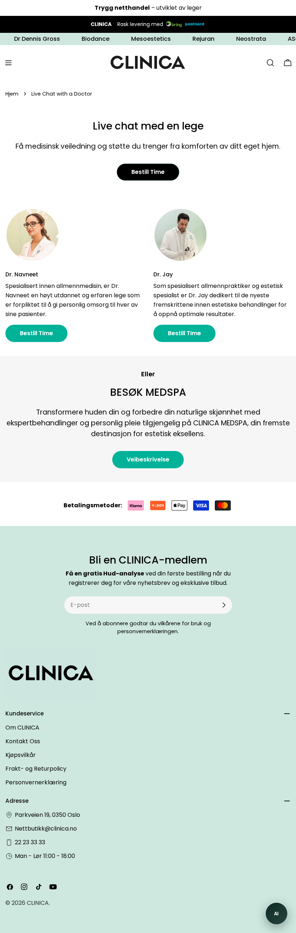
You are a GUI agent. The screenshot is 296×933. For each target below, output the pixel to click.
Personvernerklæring (35, 782)
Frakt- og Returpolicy (35, 769)
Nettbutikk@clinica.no (46, 828)
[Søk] (270, 63)
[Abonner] (223, 605)
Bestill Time (148, 172)
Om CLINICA (22, 727)
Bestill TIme (184, 333)
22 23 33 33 (30, 842)
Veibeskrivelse (148, 459)
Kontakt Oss (22, 741)
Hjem (11, 93)
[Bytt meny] (8, 63)
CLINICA (38, 903)
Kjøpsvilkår (20, 755)
